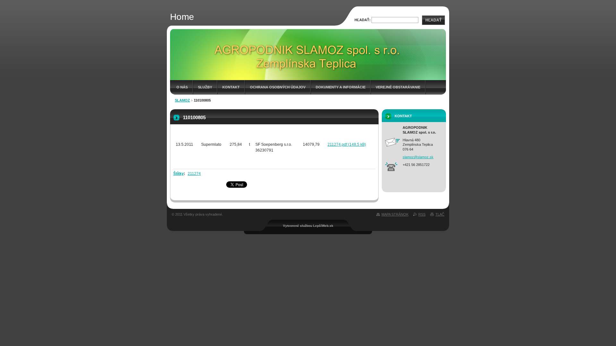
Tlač (439, 214)
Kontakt (231, 87)
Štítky (178, 173)
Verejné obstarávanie (398, 87)
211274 (194, 173)
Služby (205, 87)
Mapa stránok (394, 214)
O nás (182, 87)
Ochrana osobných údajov (277, 87)
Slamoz (182, 100)
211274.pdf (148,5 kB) (347, 144)
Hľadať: (363, 20)
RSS (421, 214)
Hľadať (433, 20)
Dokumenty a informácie (340, 87)
